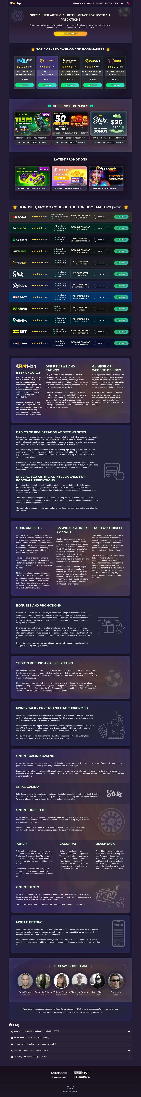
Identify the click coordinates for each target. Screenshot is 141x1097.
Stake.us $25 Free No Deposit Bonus (107, 138)
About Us (70, 1088)
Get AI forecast (70, 34)
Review (25, 79)
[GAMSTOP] (82, 1073)
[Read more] (32, 176)
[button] (70, 1031)
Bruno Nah (116, 992)
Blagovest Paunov (79, 992)
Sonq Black (97, 992)
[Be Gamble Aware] (59, 1073)
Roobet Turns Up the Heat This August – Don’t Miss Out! (82, 188)
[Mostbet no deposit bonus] (70, 123)
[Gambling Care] (59, 1078)
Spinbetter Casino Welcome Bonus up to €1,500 (41, 188)
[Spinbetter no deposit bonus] (32, 123)
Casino (99, 3)
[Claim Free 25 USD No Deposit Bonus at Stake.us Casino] (108, 123)
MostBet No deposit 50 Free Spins (69, 138)
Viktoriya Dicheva (61, 992)
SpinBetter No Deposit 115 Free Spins (31, 138)
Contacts (70, 1092)
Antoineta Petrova (43, 992)
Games (90, 3)
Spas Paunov (25, 992)
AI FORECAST (79, 3)
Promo (108, 3)
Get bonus (24, 85)
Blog (116, 3)
